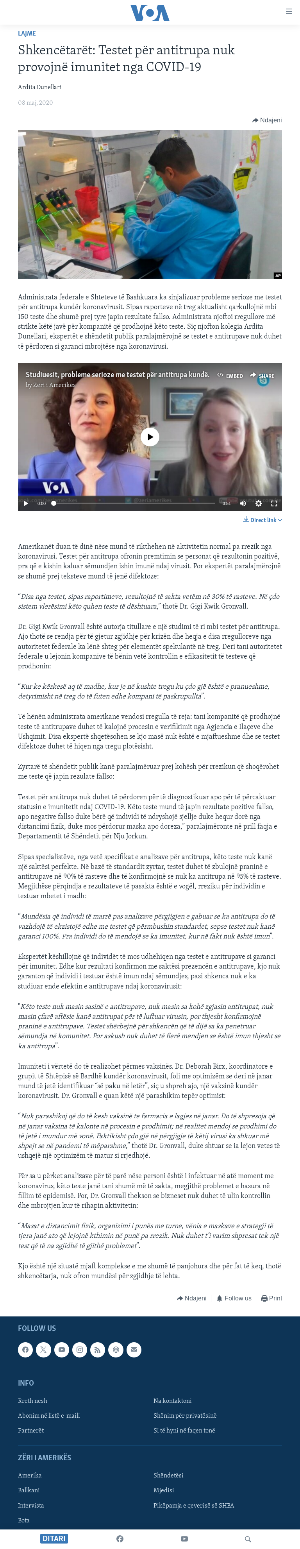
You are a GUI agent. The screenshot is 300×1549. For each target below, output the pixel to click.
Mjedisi (164, 1491)
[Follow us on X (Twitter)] (43, 1349)
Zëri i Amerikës (54, 385)
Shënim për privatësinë (185, 1416)
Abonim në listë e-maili (49, 1416)
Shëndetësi (169, 1476)
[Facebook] (120, 1539)
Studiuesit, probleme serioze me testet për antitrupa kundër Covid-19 (132, 375)
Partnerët (31, 1431)
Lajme (27, 34)
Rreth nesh (32, 1401)
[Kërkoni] (248, 1539)
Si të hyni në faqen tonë (184, 1431)
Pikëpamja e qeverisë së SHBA (194, 1505)
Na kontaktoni (173, 1401)
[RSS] (97, 1349)
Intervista (31, 1505)
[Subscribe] (134, 1349)
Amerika (30, 1476)
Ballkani (29, 1491)
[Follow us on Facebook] (25, 1349)
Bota (24, 1520)
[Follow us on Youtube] (61, 1349)
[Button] (267, 120)
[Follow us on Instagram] (79, 1349)
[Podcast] (115, 1349)
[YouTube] (184, 1539)
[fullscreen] (274, 503)
